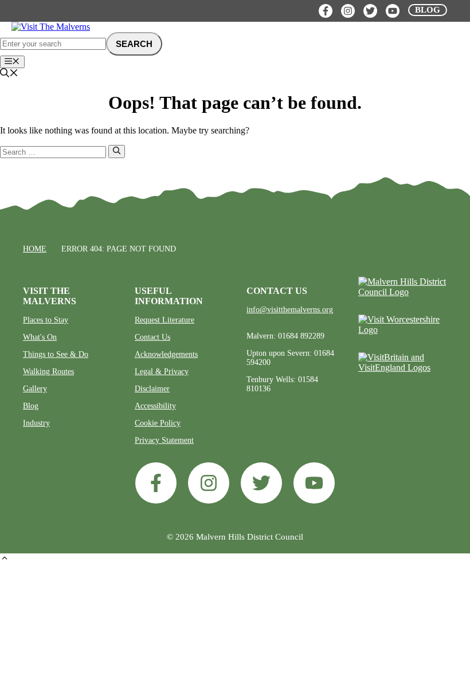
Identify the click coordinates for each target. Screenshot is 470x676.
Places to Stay (45, 320)
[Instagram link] (208, 483)
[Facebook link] (156, 483)
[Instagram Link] (348, 11)
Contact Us (152, 337)
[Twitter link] (261, 483)
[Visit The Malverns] (50, 27)
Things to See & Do (55, 354)
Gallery (35, 388)
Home (34, 249)
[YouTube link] (314, 483)
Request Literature (164, 320)
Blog (30, 406)
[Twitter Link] (370, 11)
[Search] (116, 151)
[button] (4, 559)
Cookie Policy (158, 423)
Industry (36, 423)
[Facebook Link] (325, 11)
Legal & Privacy (162, 371)
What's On (40, 337)
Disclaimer (152, 388)
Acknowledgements (166, 354)
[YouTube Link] (392, 11)
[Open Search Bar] (9, 74)
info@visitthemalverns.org (289, 309)
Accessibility (155, 406)
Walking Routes (48, 371)
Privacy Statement (164, 440)
